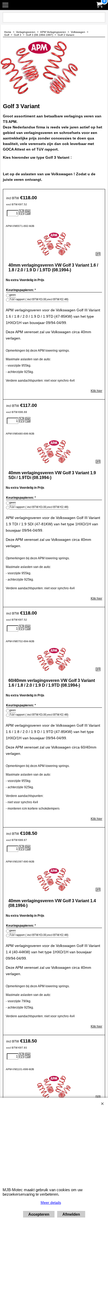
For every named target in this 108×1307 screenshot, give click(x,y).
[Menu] (5, 5)
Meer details (51, 1202)
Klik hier (96, 391)
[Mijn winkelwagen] (99, 5)
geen (12, 294)
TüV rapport (38, 299)
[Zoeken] (100, 17)
